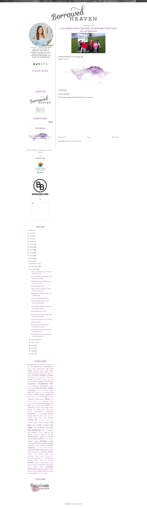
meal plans (41, 420)
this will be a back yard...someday (41, 319)
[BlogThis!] (79, 57)
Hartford (37, 407)
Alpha (34, 369)
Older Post (115, 137)
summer (50, 452)
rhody (50, 441)
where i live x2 (32, 471)
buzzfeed (38, 379)
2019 (31, 239)
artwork (35, 371)
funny (34, 403)
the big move (49, 458)
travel (30, 462)
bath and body (45, 373)
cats (29, 381)
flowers (41, 399)
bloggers (43, 375)
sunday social (32, 454)
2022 (31, 230)
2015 (31, 250)
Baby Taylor (49, 371)
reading (36, 441)
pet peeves (36, 434)
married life (32, 420)
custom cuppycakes (42, 390)
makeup (50, 418)
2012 (31, 258)
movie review (49, 420)
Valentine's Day (44, 465)
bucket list (31, 379)
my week (49, 427)
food (47, 398)
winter (51, 471)
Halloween (31, 407)
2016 (31, 247)
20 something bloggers (44, 364)
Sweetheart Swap (33, 456)
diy (52, 392)
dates (51, 390)
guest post (40, 405)
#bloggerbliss (32, 365)
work (67, 59)
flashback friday (33, 399)
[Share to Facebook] (82, 57)
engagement (49, 394)
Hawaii (43, 407)
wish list (30, 473)
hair (51, 405)
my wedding (39, 427)
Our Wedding (90, 1)
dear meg (42, 392)
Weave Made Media (35, 467)
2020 (31, 236)
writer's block (41, 473)
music (35, 422)
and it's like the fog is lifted (39, 298)
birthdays (35, 375)
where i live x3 (42, 471)
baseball (30, 373)
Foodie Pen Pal (37, 401)
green (33, 405)
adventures (48, 366)
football (45, 401)
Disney (48, 392)
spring (43, 452)
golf (29, 405)
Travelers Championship (41, 462)
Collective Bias (41, 388)
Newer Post (62, 137)
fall (64, 59)
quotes (51, 439)
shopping (31, 447)
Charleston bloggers (37, 381)
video (51, 465)
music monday (44, 422)
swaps (41, 454)
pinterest (43, 437)
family (45, 396)
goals (51, 403)
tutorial (35, 465)
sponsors (37, 452)
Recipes (77, 1)
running (50, 443)
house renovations (35, 412)
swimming (41, 456)
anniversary (40, 369)
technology (31, 458)
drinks (36, 394)
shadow (50, 445)
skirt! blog (39, 448)
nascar (47, 430)
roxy (44, 443)
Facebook (33, 396)
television (37, 458)
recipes (43, 441)
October (34, 269)
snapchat (30, 450)
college (50, 388)
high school (49, 407)
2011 (31, 261)
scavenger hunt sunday (36, 445)
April (33, 354)
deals (36, 392)
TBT (52, 456)
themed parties (33, 460)
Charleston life (63, 1)
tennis (42, 458)
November (34, 266)
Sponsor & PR (105, 1)
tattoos (48, 456)
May (32, 351)
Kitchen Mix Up (33, 416)
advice (29, 369)
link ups (42, 418)
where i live (48, 469)
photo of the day (47, 434)
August (33, 342)
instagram (32, 413)
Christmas (44, 386)
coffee (51, 386)
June (32, 348)
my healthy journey (41, 425)
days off (31, 392)
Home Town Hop (47, 409)
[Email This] (77, 57)
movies (30, 422)
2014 (31, 253)
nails (43, 430)
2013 (31, 255)
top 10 (43, 460)
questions (46, 439)
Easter (42, 394)
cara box (50, 379)
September (35, 340)
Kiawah (44, 414)
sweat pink (48, 454)
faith (37, 396)
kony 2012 (43, 416)
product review (37, 438)
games (39, 403)
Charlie (29, 386)
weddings (40, 469)
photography (33, 436)
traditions (50, 460)
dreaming (30, 394)
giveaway (45, 403)
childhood (35, 386)
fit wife (50, 397)
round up (39, 443)
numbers (40, 432)
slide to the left (36, 322)
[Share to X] (80, 57)
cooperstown (32, 390)
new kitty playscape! (37, 286)
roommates (31, 443)
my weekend (34, 430)
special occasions (41, 450)
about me (38, 366)
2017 (31, 244)
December (34, 264)
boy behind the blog (42, 377)
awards (41, 371)
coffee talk (31, 388)
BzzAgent (44, 379)
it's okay (39, 414)
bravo (51, 377)
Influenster (49, 412)
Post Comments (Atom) (74, 141)
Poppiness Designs (76, 504)
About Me (47, 1)
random (30, 441)
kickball (50, 414)
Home (37, 1)
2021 (31, 233)
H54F (47, 405)
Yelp (46, 473)
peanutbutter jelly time (38, 311)
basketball (37, 373)
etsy (29, 397)
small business (48, 448)
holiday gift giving (34, 410)
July (32, 345)
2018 (31, 241)
